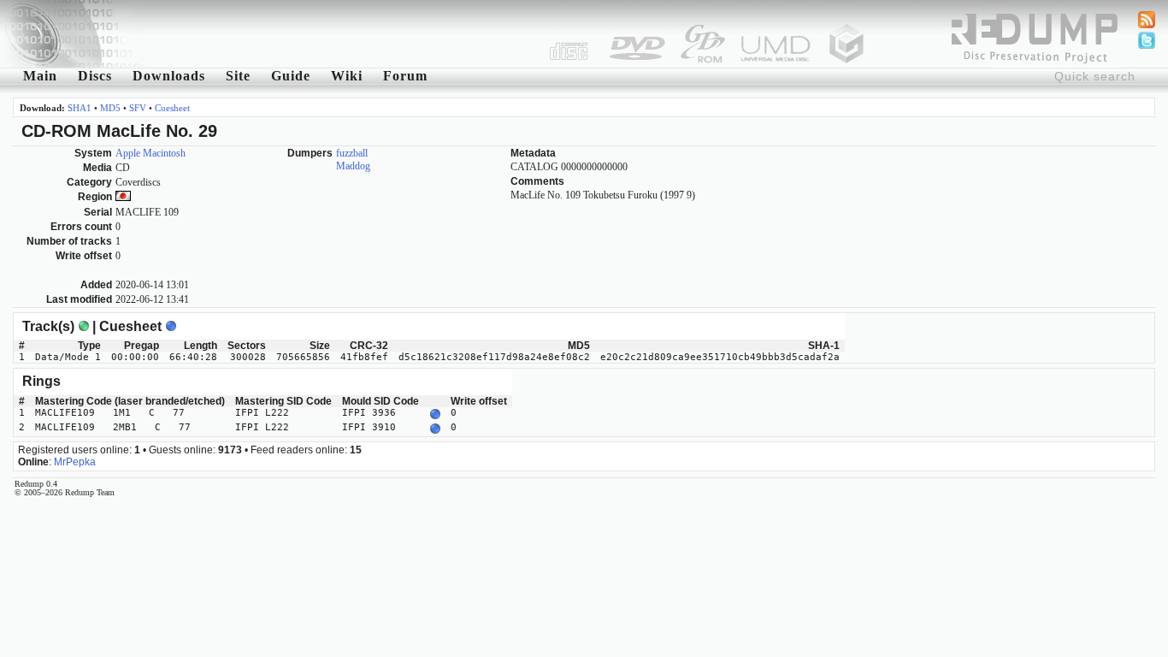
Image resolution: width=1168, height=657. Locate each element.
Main (40, 75)
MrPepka (75, 462)
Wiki (347, 75)
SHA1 (79, 108)
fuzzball (352, 153)
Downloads (169, 75)
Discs (95, 75)
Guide (290, 75)
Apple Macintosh (150, 153)
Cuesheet (172, 108)
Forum (405, 75)
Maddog (353, 166)
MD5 (110, 108)
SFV (137, 108)
